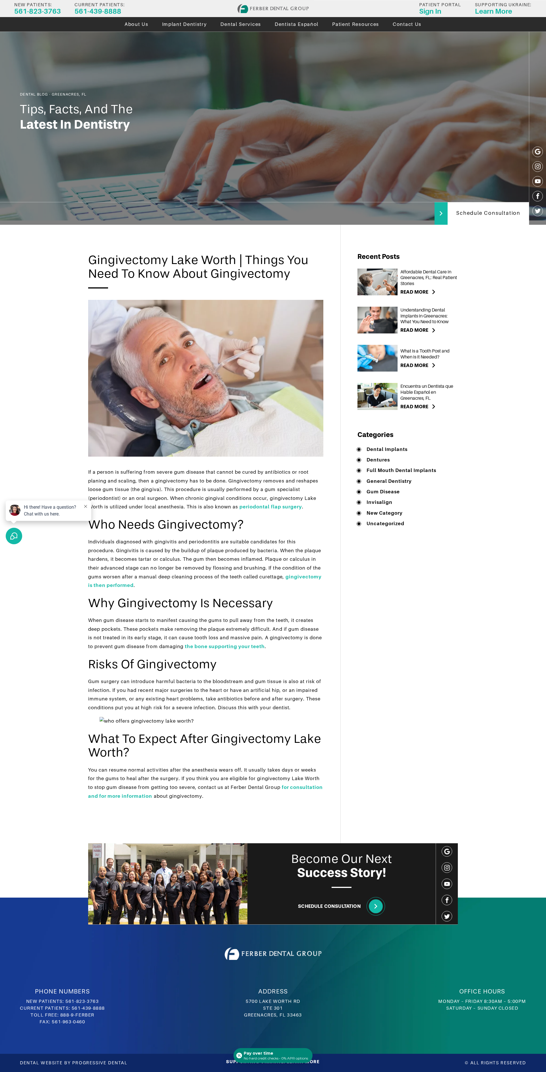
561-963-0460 (68, 1021)
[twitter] (537, 211)
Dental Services (240, 24)
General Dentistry (389, 481)
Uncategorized (385, 523)
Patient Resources (355, 24)
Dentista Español (296, 24)
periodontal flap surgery (270, 507)
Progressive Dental (99, 1062)
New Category (385, 513)
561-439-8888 (88, 1008)
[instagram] (537, 166)
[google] (537, 152)
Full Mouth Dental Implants (402, 470)
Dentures (378, 460)
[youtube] (537, 181)
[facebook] (537, 196)
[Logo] (273, 8)
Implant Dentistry (184, 24)
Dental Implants (387, 449)
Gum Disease (383, 491)
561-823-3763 (82, 1001)
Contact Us (407, 24)
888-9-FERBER (77, 1015)
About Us (136, 24)
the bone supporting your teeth (225, 646)
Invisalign (379, 502)
